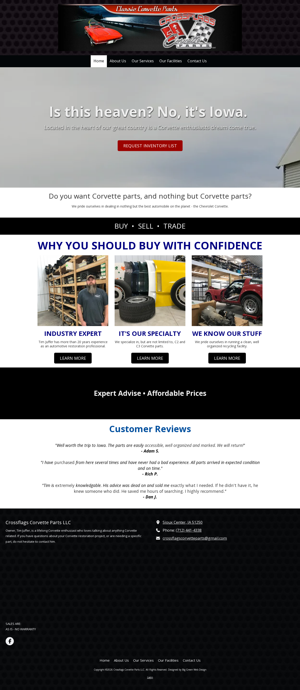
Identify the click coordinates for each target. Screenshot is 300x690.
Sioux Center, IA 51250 (182, 522)
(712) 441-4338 (189, 530)
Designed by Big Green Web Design (187, 669)
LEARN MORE (73, 358)
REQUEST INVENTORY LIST (150, 145)
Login (150, 677)
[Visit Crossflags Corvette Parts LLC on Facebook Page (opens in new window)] (10, 641)
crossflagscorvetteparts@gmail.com (195, 538)
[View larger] (227, 290)
